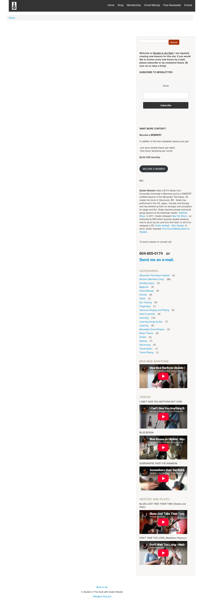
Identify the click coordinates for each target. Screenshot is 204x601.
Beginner (144, 286)
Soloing (143, 340)
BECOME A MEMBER (154, 168)
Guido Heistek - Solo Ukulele (169, 225)
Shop (121, 5)
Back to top (102, 587)
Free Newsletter (172, 5)
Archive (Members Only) (151, 279)
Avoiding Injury (146, 283)
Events (188, 5)
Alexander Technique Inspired (154, 275)
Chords (143, 294)
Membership (134, 5)
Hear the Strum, (180, 215)
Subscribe (165, 105)
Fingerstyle (145, 306)
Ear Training (145, 302)
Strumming (144, 344)
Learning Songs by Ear (151, 321)
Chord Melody (152, 5)
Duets (142, 298)
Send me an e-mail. (156, 259)
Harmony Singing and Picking (154, 310)
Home (111, 5)
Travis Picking (146, 352)
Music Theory (146, 333)
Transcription (146, 348)
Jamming (144, 317)
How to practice (147, 313)
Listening (144, 325)
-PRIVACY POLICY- (102, 596)
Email (166, 85)
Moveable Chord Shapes (151, 329)
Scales (142, 336)
